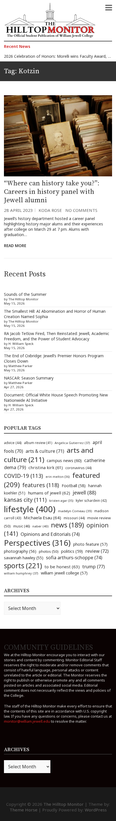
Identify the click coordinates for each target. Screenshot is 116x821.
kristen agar (61, 501)
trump (93, 566)
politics (72, 551)
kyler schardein (91, 500)
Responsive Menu (108, 7)
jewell (84, 492)
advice (12, 442)
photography (20, 551)
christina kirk (45, 467)
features (40, 485)
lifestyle (29, 509)
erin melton (58, 476)
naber (40, 526)
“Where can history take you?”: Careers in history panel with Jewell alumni (51, 192)
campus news (64, 460)
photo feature (90, 544)
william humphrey (21, 573)
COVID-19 (23, 476)
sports (23, 565)
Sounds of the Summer (25, 294)
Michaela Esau (42, 517)
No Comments (81, 210)
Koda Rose (50, 210)
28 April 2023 (18, 210)
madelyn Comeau (75, 511)
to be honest (62, 566)
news (67, 524)
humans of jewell (49, 493)
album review (38, 442)
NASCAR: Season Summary (28, 378)
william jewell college (64, 573)
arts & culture (45, 451)
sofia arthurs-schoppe (74, 557)
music (21, 526)
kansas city (25, 499)
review (97, 551)
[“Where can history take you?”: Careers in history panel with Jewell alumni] (58, 135)
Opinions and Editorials (50, 534)
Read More (15, 245)
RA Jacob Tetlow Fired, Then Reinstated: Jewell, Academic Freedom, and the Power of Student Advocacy (56, 336)
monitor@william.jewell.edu (27, 721)
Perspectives (37, 543)
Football (74, 485)
